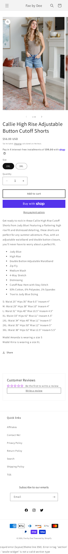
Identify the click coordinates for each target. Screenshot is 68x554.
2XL (8, 166)
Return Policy (14, 450)
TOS (9, 474)
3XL (21, 166)
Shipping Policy (15, 466)
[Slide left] (26, 117)
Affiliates (12, 427)
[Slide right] (42, 117)
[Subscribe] (54, 497)
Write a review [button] (34, 390)
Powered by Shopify (43, 538)
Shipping (17, 143)
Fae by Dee (28, 538)
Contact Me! (14, 435)
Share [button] (10, 352)
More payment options (34, 212)
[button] (7, 5)
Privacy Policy (14, 442)
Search (11, 458)
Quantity (7, 173)
